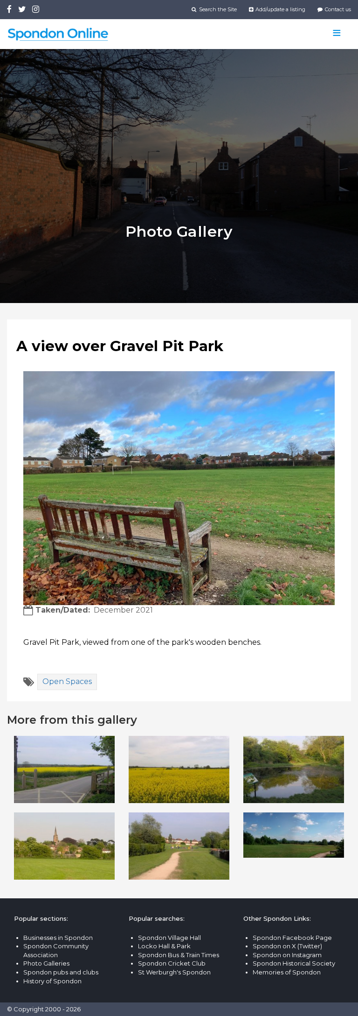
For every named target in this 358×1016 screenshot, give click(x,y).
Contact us (337, 9)
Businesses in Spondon (58, 937)
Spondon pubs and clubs (60, 972)
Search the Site (217, 9)
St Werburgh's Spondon (174, 972)
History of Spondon (52, 981)
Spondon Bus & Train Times (178, 955)
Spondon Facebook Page (292, 937)
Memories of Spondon (287, 972)
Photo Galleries (46, 963)
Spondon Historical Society (294, 963)
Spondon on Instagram (287, 955)
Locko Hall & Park (164, 946)
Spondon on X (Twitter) (287, 946)
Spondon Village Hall (169, 937)
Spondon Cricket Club (172, 963)
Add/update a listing (279, 9)
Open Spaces (67, 681)
